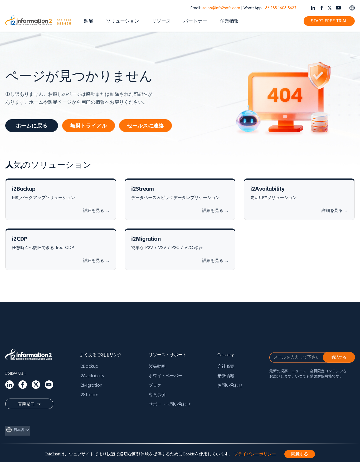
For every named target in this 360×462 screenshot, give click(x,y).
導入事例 (157, 395)
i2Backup (89, 366)
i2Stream (89, 395)
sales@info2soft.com (221, 8)
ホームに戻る (31, 125)
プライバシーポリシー (255, 454)
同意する (299, 454)
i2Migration (91, 385)
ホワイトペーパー (165, 376)
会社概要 (225, 366)
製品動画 (157, 366)
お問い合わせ (230, 385)
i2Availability (92, 376)
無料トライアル (88, 125)
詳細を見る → (96, 210)
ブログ (155, 385)
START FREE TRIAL (329, 21)
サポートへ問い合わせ (170, 404)
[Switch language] (352, 8)
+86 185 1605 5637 (279, 8)
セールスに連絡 (145, 125)
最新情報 (225, 376)
